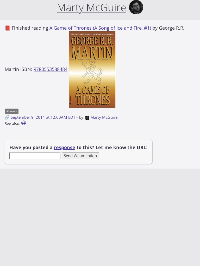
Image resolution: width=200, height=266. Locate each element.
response (64, 147)
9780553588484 (50, 69)
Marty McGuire (103, 117)
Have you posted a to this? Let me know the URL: (78, 147)
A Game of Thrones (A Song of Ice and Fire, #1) (100, 28)
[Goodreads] (23, 123)
